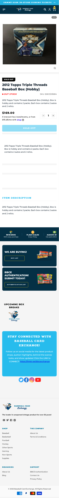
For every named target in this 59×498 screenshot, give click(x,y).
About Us (34, 433)
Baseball (5, 433)
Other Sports (7, 447)
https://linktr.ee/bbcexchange (35, 361)
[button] (45, 9)
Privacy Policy (36, 479)
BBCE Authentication (39, 472)
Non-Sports (7, 455)
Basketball (6, 437)
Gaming (5, 451)
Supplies (5, 458)
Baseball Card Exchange (24, 489)
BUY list (14, 258)
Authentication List (16, 284)
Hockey (5, 444)
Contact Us (34, 475)
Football (5, 440)
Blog (4, 475)
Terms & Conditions (38, 437)
